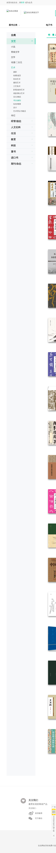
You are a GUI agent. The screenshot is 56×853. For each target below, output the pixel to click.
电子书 (49, 25)
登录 (22, 2)
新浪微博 (38, 813)
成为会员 (28, 2)
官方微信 (38, 818)
